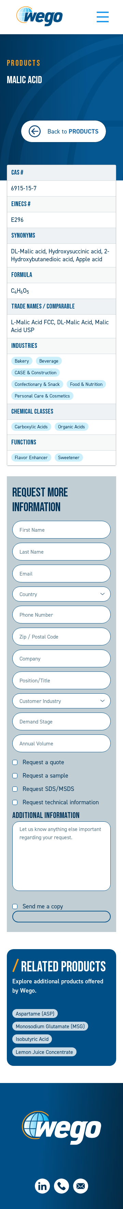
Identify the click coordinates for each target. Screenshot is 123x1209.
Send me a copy (43, 906)
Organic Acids (71, 426)
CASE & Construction (35, 372)
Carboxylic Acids (31, 426)
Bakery (22, 361)
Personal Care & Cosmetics (42, 396)
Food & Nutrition (86, 384)
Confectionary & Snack (37, 384)
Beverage (48, 361)
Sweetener (69, 457)
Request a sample (45, 775)
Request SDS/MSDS (48, 788)
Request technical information (61, 802)
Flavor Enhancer (31, 457)
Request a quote (43, 762)
